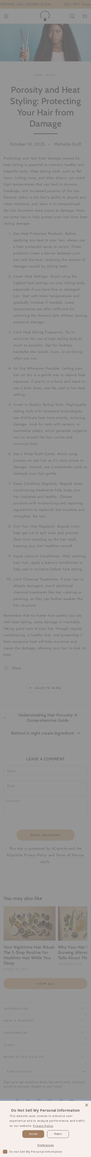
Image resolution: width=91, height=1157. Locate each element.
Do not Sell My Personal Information (35, 1151)
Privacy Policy (43, 1126)
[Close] (86, 1105)
